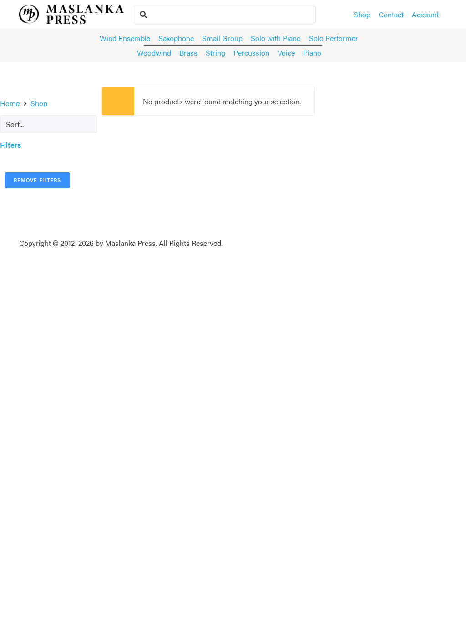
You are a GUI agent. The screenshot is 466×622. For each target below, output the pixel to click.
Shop (38, 103)
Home (10, 103)
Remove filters (37, 180)
